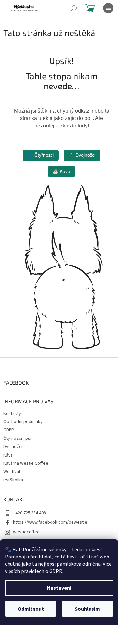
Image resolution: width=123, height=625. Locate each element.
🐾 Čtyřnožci (41, 155)
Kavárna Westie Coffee (25, 463)
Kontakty (12, 413)
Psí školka (13, 480)
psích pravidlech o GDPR (35, 571)
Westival (11, 471)
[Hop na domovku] (62, 266)
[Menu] (108, 8)
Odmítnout (31, 609)
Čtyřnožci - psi (17, 438)
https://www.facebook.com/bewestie (50, 522)
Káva (8, 455)
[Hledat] (73, 8)
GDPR (8, 430)
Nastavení (59, 588)
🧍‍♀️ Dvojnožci (82, 155)
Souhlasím (87, 609)
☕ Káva (61, 171)
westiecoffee (26, 532)
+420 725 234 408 (29, 513)
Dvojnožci (12, 446)
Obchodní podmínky (23, 422)
